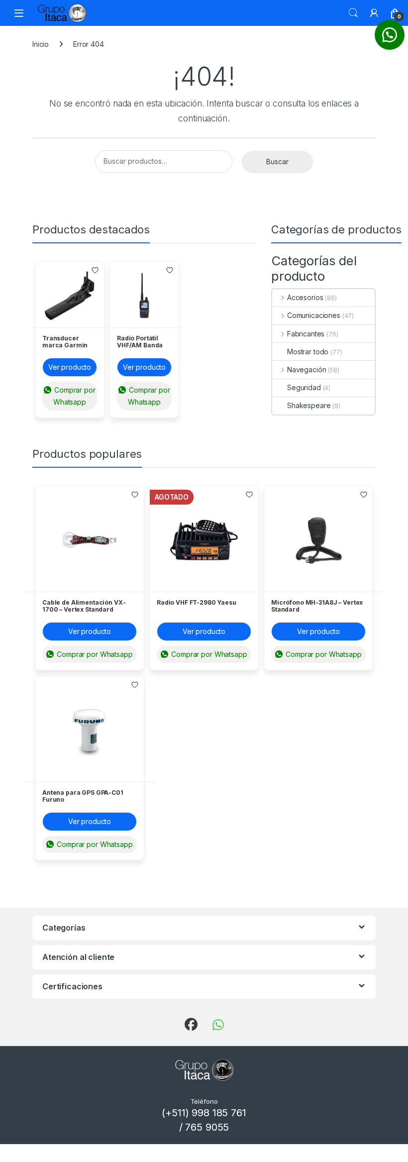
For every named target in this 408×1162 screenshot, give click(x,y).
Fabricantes (305, 333)
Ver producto (69, 367)
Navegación (306, 369)
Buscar (353, 12)
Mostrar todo (307, 351)
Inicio (40, 44)
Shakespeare (308, 405)
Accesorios (305, 297)
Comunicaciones (313, 315)
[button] (390, 35)
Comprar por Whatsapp (73, 396)
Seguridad (304, 387)
